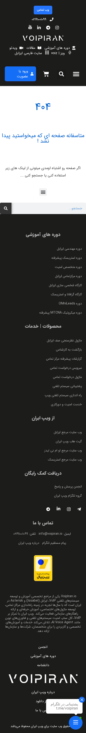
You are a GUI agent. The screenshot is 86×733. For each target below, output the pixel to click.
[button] (76, 74)
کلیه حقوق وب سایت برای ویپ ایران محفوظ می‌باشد (43, 726)
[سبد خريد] (46, 74)
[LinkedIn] (58, 509)
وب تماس (43, 10)
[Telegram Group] (79, 509)
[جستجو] (5, 208)
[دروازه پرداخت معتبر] (43, 580)
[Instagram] (68, 509)
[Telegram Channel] (48, 509)
